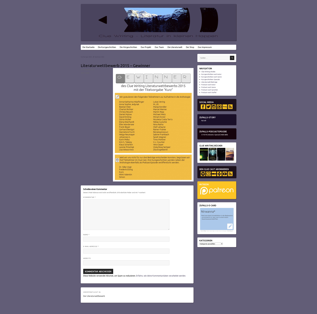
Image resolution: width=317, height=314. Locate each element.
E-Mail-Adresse (91, 246)
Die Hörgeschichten (128, 47)
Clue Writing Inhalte (208, 71)
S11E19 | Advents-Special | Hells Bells (214, 135)
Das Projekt (146, 47)
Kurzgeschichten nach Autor (211, 74)
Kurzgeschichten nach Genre (211, 77)
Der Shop (190, 47)
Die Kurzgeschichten (107, 47)
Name (86, 234)
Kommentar (89, 197)
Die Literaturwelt (175, 47)
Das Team (159, 47)
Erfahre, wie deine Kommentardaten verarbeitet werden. (161, 276)
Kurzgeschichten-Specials (210, 79)
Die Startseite (88, 47)
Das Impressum (205, 47)
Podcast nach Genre (208, 87)
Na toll (203, 120)
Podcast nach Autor (208, 84)
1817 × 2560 (85, 73)
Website (87, 258)
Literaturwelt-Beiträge (209, 82)
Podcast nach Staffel (208, 92)
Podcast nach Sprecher (209, 90)
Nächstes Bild (99, 57)
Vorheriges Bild (86, 57)
